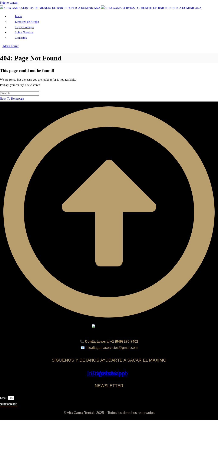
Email (4, 397)
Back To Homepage (12, 98)
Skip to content (9, 2)
